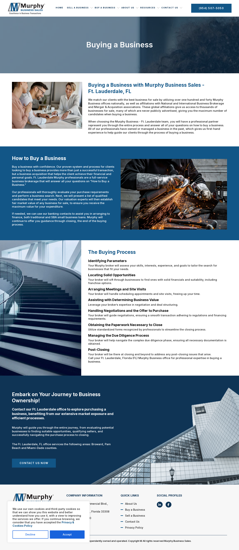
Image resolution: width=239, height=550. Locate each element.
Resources (147, 7)
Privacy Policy (134, 527)
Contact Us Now (34, 463)
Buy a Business (105, 7)
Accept (67, 534)
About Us (127, 7)
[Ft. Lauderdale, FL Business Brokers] (35, 499)
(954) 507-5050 (211, 8)
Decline (30, 534)
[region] (48, 522)
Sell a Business (78, 7)
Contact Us (169, 7)
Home (59, 7)
